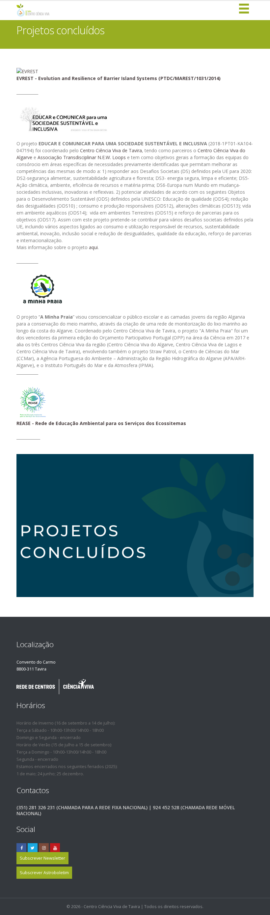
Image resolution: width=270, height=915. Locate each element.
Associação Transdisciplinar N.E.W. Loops (82, 157)
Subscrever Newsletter (42, 858)
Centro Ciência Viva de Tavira (111, 150)
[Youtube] (55, 848)
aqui (93, 247)
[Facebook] (21, 848)
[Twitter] (33, 848)
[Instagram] (44, 848)
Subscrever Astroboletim (44, 872)
